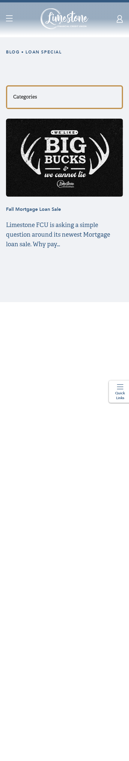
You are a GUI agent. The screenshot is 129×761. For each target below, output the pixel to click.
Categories (25, 97)
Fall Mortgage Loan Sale (33, 209)
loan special (44, 52)
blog (13, 52)
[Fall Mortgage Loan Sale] (64, 195)
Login (120, 19)
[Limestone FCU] (64, 18)
